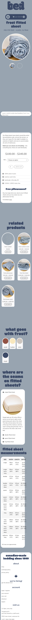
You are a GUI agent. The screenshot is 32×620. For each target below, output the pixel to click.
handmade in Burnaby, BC (12, 180)
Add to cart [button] (8, 251)
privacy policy (5, 572)
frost (24, 113)
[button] (16, 173)
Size (5, 159)
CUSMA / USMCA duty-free (12, 183)
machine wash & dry (10, 177)
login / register (6, 590)
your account (5, 593)
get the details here (7, 583)
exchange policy (6, 570)
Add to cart (19, 167)
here (10, 200)
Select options (24, 251)
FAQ (3, 567)
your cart (4, 596)
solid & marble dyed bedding (14, 113)
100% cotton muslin (10, 174)
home (4, 113)
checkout (4, 599)
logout (3, 602)
